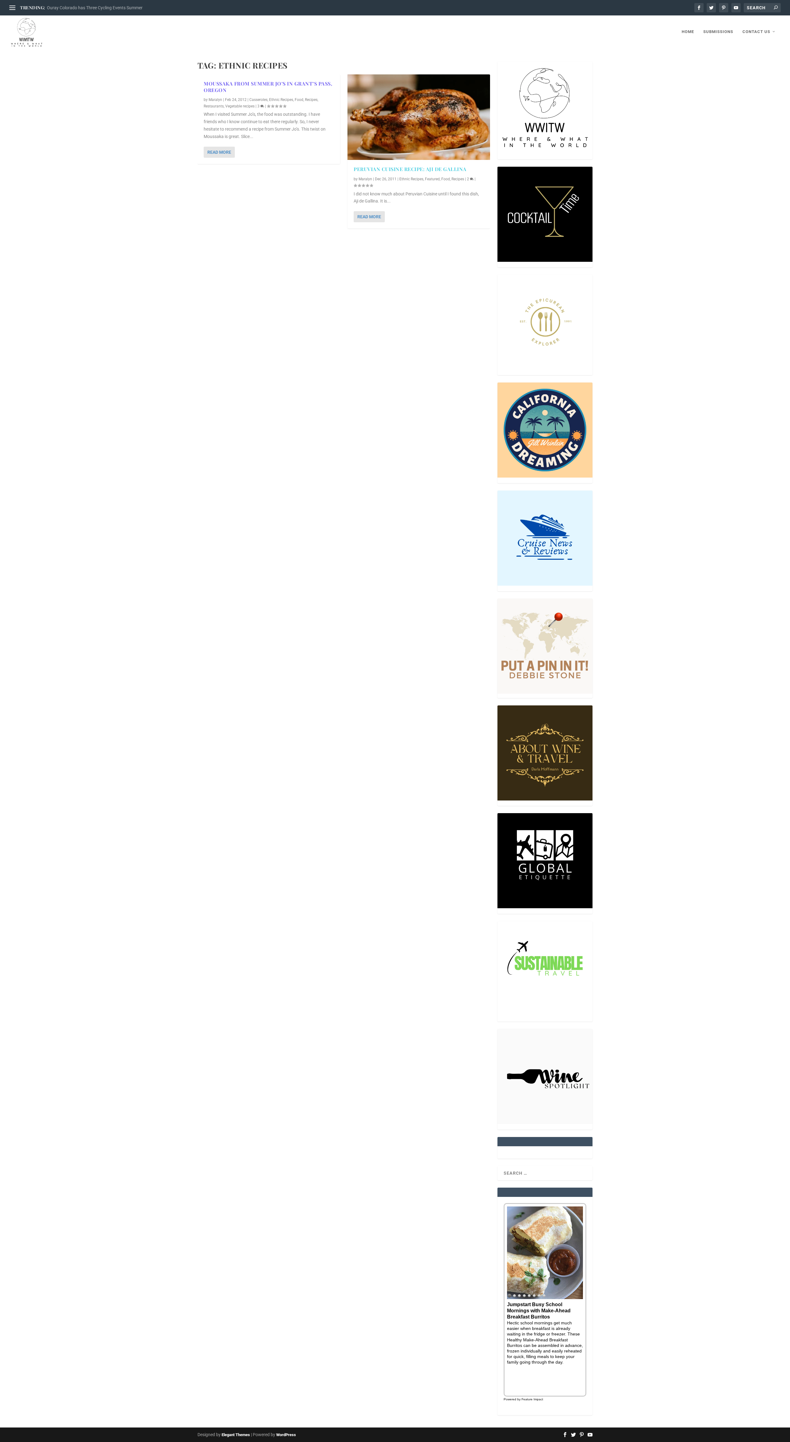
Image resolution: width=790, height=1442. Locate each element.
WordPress (286, 1434)
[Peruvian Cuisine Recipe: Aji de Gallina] (418, 117)
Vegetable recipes (240, 106)
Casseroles (258, 100)
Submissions (718, 31)
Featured (432, 179)
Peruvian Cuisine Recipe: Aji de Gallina (410, 169)
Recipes (311, 100)
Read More (219, 152)
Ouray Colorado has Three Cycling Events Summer (95, 7)
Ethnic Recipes (281, 100)
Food (299, 100)
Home (688, 31)
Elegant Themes (236, 1434)
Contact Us (756, 31)
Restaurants (214, 106)
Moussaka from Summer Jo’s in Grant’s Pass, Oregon (268, 86)
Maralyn (215, 100)
